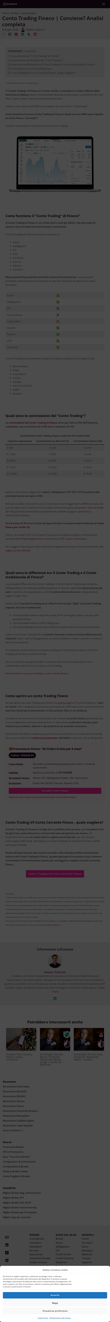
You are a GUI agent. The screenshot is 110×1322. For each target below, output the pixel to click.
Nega (55, 1303)
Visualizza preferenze (55, 1311)
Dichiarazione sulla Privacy (60, 1318)
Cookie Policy (43, 1318)
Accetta (55, 1295)
